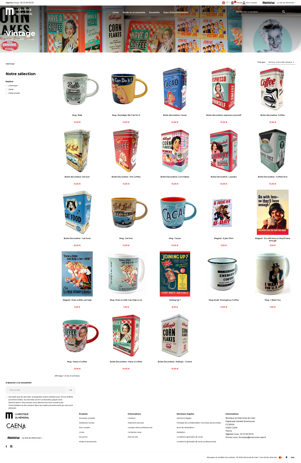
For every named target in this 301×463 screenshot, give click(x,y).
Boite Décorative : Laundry (224, 177)
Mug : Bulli (77, 115)
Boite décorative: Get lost (77, 177)
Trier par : (261, 62)
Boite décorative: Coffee (273, 115)
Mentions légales (184, 418)
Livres (81, 432)
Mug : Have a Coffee (77, 362)
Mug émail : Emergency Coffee (224, 300)
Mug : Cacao (175, 238)
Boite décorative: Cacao (175, 115)
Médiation (181, 432)
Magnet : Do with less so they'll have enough (272, 239)
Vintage (10, 64)
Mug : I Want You (273, 300)
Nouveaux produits (87, 418)
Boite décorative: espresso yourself (223, 115)
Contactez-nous (134, 432)
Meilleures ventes (86, 423)
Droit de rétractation (185, 427)
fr (227, 3)
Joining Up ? (175, 300)
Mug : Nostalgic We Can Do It (126, 115)
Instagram (11, 446)
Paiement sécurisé (136, 423)
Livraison (131, 418)
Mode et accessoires (88, 442)
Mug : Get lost (126, 238)
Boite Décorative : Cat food (77, 238)
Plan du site (133, 437)
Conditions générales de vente (190, 437)
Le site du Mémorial (31, 438)
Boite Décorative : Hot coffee (126, 177)
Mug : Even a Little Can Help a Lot (126, 300)
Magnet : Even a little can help (77, 300)
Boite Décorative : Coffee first (272, 177)
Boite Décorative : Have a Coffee (126, 362)
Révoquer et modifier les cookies (221, 457)
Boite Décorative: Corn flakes (175, 177)
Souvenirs (83, 437)
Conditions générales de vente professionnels (196, 442)
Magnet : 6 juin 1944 (224, 238)
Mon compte (84, 427)
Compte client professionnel (140, 427)
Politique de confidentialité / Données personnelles (199, 423)
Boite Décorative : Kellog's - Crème (175, 362)
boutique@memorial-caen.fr (252, 437)
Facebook (6, 446)
